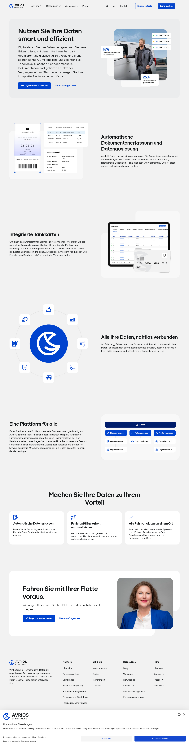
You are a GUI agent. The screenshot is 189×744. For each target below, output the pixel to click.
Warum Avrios (71, 6)
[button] (36, 6)
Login (113, 6)
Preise (85, 6)
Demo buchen (166, 6)
